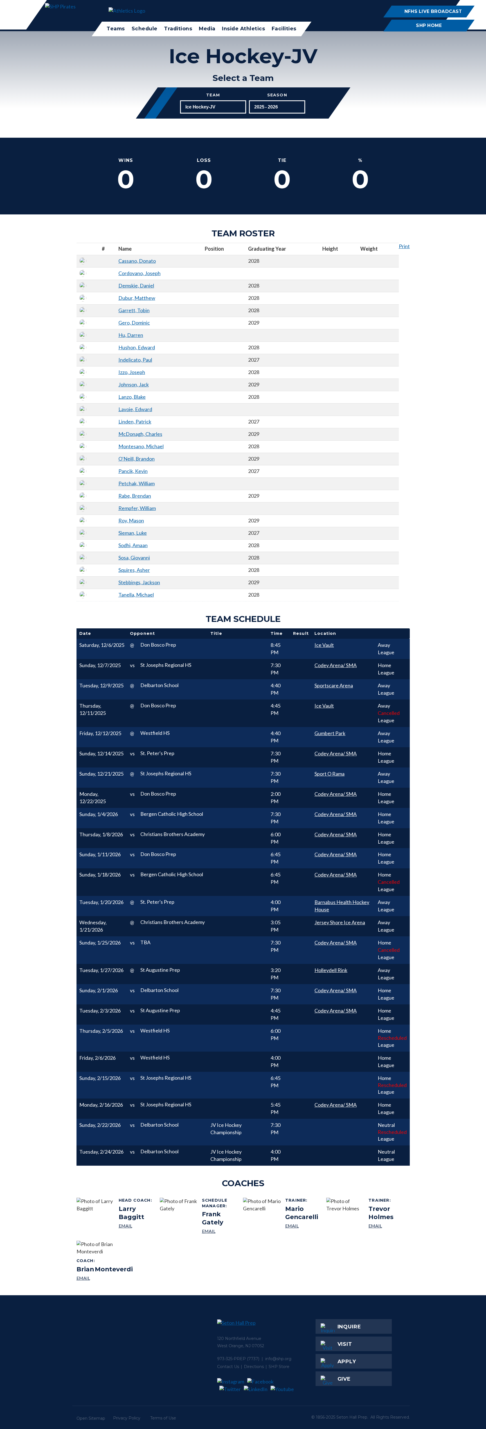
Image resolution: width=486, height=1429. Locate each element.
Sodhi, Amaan (133, 545)
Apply (347, 1361)
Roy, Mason (131, 520)
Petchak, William (136, 483)
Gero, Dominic (134, 323)
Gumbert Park (329, 733)
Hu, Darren (130, 335)
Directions (254, 1366)
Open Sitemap (90, 1418)
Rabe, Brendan (134, 496)
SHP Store (279, 1366)
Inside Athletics (243, 28)
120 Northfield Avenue (239, 1338)
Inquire (349, 1327)
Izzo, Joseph (131, 372)
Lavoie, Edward (135, 409)
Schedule (144, 28)
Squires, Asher (134, 570)
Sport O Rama (329, 774)
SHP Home (429, 25)
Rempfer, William (137, 508)
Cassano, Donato (137, 261)
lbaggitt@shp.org (137, 1225)
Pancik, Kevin (133, 471)
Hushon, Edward (136, 347)
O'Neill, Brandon (136, 459)
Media (207, 28)
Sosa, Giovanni (134, 557)
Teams (116, 28)
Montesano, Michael (141, 446)
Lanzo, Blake (132, 397)
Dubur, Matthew (136, 298)
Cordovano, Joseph (139, 273)
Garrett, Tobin (134, 310)
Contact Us (228, 1366)
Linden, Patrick (134, 421)
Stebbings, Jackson (139, 582)
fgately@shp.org (220, 1231)
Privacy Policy (126, 1418)
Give (344, 1379)
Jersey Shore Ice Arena (339, 922)
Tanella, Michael (136, 595)
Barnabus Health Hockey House (341, 905)
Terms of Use (163, 1418)
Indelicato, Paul (135, 360)
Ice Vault (324, 645)
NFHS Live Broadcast (433, 11)
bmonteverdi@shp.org (104, 1278)
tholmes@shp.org (386, 1225)
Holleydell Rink (330, 970)
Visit (345, 1344)
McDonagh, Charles (140, 434)
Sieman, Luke (132, 533)
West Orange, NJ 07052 (240, 1345)
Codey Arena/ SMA (335, 665)
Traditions (178, 28)
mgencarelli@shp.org (303, 1225)
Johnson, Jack (133, 384)
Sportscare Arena (333, 685)
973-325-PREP (231, 1358)
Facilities (284, 28)
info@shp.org (278, 1358)
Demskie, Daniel (136, 285)
